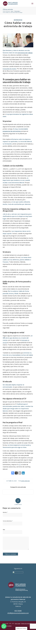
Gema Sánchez (25, 481)
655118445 (18, 611)
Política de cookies (7, 625)
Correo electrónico (8, 521)
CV (20, 464)
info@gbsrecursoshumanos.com (18, 613)
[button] (3, 626)
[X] (16, 473)
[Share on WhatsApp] (18, 492)
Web (4, 529)
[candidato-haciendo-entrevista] (18, 40)
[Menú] (32, 3)
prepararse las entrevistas (12, 131)
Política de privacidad (26, 623)
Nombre (5, 512)
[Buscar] (28, 3)
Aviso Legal (17, 623)
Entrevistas (18, 20)
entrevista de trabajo (25, 53)
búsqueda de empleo (9, 69)
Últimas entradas (8, 9)
